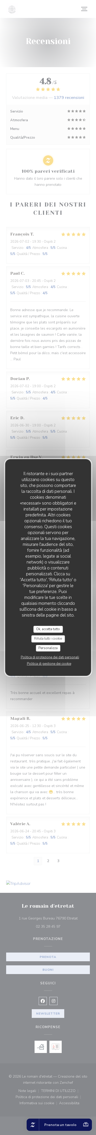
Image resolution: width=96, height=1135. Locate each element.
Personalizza (48, 648)
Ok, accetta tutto (48, 629)
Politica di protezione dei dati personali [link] (50, 657)
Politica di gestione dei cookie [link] (49, 663)
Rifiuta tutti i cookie (48, 638)
